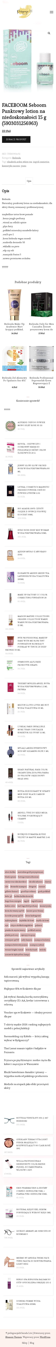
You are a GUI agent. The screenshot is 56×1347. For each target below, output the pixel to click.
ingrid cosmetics (41, 161)
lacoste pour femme (35, 911)
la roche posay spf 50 (14, 915)
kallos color (10, 906)
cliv (6, 886)
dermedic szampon (18, 886)
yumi (23, 165)
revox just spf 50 (12, 940)
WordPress (45, 1337)
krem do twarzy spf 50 (14, 911)
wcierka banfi (31, 949)
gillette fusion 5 (11, 891)
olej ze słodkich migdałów (22, 925)
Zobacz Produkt (16, 139)
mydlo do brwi (42, 920)
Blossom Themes (13, 1337)
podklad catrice (34, 930)
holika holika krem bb (23, 896)
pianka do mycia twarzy (15, 930)
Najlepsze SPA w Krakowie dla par (22, 988)
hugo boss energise (13, 901)
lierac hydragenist (33, 915)
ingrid (26, 901)
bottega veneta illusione (28, 877)
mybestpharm (11, 920)
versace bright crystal (14, 949)
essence (42, 886)
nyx (6, 925)
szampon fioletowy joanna (16, 945)
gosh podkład (44, 891)
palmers (38, 925)
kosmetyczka (45, 906)
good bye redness (28, 891)
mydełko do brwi (26, 920)
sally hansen (26, 940)
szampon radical (37, 945)
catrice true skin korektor (16, 881)
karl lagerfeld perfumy (28, 906)
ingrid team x (37, 901)
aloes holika (10, 872)
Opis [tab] (29, 181)
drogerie (32, 886)
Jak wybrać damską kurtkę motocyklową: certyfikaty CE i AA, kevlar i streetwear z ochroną (26, 1000)
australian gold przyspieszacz (30, 872)
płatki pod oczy (11, 935)
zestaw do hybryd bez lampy (17, 954)
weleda (43, 949)
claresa (48, 881)
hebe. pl (8, 896)
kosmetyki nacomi (11, 165)
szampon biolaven (42, 940)
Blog (32, 1343)
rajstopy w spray (28, 935)
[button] (49, 33)
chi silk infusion (35, 881)
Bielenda (16, 157)
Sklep (24, 1343)
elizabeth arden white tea (19, 161)
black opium (10, 877)
